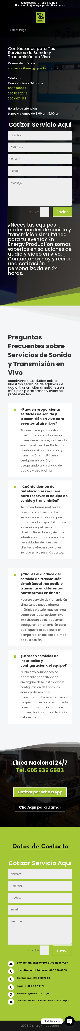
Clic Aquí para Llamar (40, 807)
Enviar (62, 211)
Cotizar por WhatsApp (40, 792)
